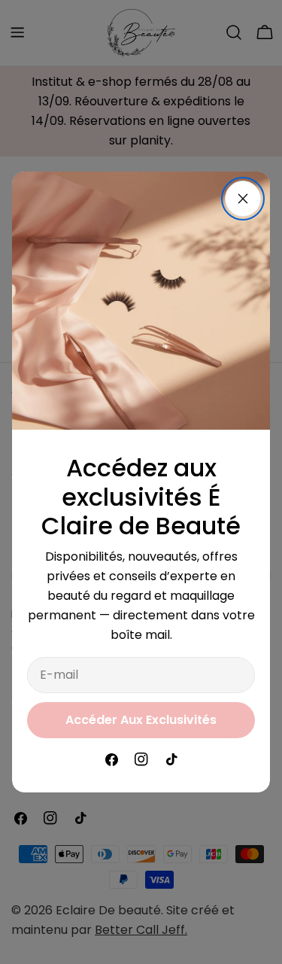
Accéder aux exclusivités (141, 719)
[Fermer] (243, 199)
